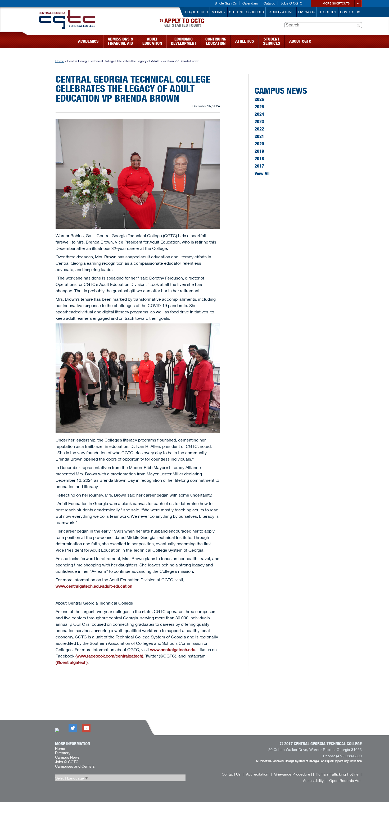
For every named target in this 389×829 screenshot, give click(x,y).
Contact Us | (232, 774)
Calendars (250, 3)
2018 (259, 158)
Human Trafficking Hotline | (338, 774)
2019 (259, 151)
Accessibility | (314, 780)
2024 (259, 114)
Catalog (269, 3)
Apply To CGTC (184, 23)
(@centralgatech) (72, 662)
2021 (259, 136)
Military (218, 12)
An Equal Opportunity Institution (341, 761)
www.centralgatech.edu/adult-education (94, 585)
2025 (259, 107)
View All (262, 173)
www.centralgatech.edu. (173, 649)
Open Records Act (344, 780)
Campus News (281, 90)
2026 (259, 99)
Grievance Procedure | (293, 774)
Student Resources (246, 12)
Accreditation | (258, 774)
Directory (327, 12)
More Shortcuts (336, 3)
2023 (259, 121)
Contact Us (350, 12)
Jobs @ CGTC (291, 3)
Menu (24, 39)
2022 (259, 129)
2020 (259, 144)
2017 (259, 166)
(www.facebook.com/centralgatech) (109, 655)
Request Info (196, 12)
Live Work (306, 12)
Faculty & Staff (281, 12)
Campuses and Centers (75, 766)
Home (59, 61)
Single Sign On (226, 3)
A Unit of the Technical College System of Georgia (287, 761)
